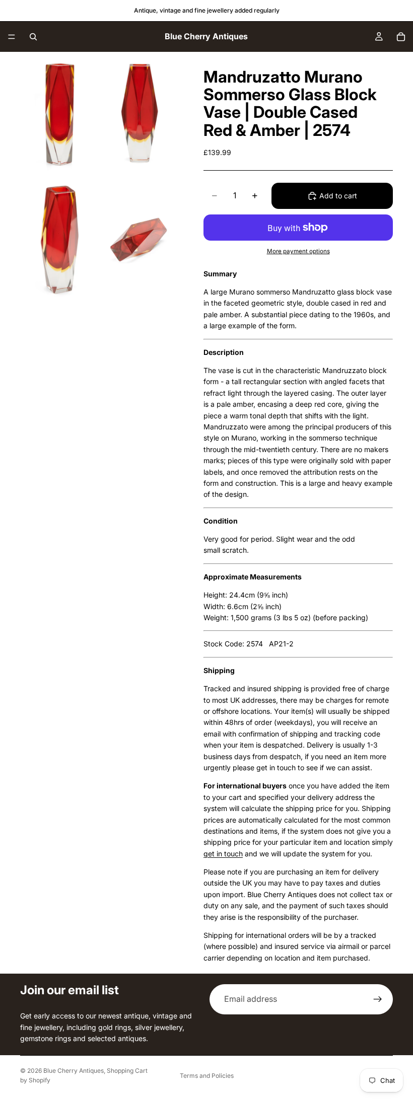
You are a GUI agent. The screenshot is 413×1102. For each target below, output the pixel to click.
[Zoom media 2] (140, 113)
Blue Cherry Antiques (73, 1070)
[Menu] (11, 36)
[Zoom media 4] (140, 241)
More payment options (298, 251)
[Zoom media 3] (59, 241)
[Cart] (401, 37)
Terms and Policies (207, 1075)
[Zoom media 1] (59, 113)
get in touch (223, 853)
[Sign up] (377, 999)
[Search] (33, 37)
